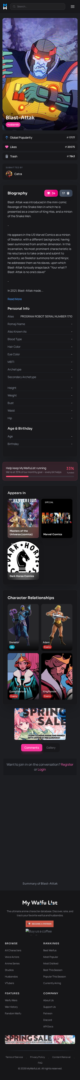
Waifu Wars (11, 1000)
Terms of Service (14, 1057)
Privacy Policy (37, 1057)
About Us (48, 1000)
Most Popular (50, 957)
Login (42, 769)
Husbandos (11, 976)
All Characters (13, 950)
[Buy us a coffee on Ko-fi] (40, 932)
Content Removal (61, 1057)
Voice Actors (12, 957)
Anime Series (12, 963)
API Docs (48, 1026)
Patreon (47, 1013)
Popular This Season (54, 976)
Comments (31, 747)
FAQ (40, 1062)
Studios (9, 970)
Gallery (51, 747)
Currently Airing (52, 983)
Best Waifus (49, 950)
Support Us (49, 1007)
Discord (47, 1020)
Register (67, 764)
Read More (15, 299)
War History (11, 1007)
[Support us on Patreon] (40, 924)
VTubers (9, 983)
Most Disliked (50, 963)
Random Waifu (13, 1013)
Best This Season (52, 970)
